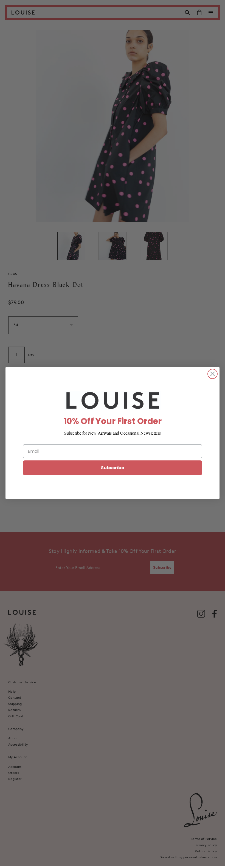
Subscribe (112, 468)
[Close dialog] (212, 374)
